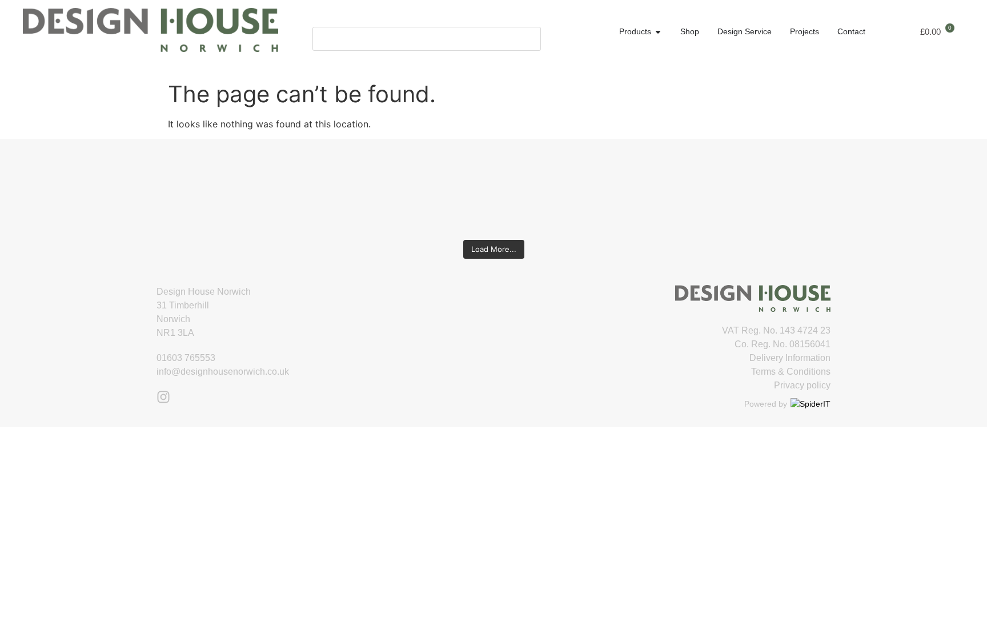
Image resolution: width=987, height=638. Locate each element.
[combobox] (426, 39)
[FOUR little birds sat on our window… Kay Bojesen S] (135, 190)
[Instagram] (163, 397)
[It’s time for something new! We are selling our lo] (422, 190)
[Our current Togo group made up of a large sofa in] (565, 190)
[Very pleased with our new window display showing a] (852, 190)
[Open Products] (658, 32)
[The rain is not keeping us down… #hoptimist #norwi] (278, 190)
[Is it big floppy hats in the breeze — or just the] (709, 190)
